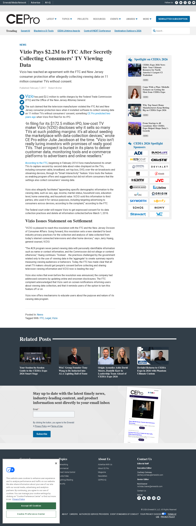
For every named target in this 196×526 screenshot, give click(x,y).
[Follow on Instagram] (189, 2)
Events (114, 19)
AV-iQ (48, 3)
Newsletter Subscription (172, 19)
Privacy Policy (18, 499)
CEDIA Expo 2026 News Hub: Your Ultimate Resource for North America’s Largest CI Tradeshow (154, 70)
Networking (63, 465)
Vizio (29, 96)
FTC (42, 318)
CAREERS (74, 514)
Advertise (35, 3)
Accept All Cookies (31, 506)
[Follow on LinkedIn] (180, 2)
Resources (99, 19)
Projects (82, 19)
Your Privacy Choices (150, 514)
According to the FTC (36, 162)
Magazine (102, 472)
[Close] (56, 463)
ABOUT (65, 514)
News (23, 44)
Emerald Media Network (14, 3)
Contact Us (141, 491)
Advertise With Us (105, 465)
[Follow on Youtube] (193, 2)
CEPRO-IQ (102, 480)
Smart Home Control (67, 472)
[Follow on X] (185, 2)
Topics (66, 19)
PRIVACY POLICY (168, 517)
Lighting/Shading (66, 480)
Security (62, 484)
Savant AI (25, 31)
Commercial (63, 468)
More (146, 19)
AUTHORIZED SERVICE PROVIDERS (94, 514)
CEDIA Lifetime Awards (68, 31)
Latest (50, 19)
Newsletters (102, 476)
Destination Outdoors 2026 (128, 31)
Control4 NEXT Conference (97, 31)
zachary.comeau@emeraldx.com (150, 475)
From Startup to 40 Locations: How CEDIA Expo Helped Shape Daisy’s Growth (155, 127)
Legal (48, 318)
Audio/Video (64, 476)
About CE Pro (103, 468)
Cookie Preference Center (31, 514)
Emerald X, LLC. (154, 510)
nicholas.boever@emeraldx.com (149, 486)
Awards (130, 19)
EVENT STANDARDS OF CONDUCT (124, 514)
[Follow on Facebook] (176, 2)
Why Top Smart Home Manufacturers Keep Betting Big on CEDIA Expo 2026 (156, 107)
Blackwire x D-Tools (44, 31)
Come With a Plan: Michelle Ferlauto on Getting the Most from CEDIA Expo (156, 89)
